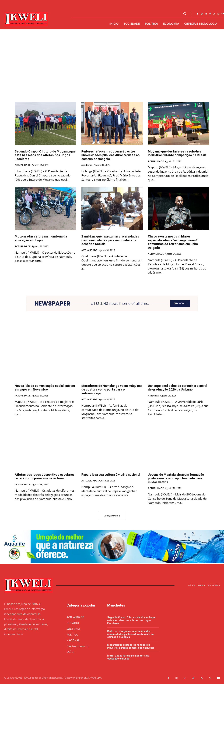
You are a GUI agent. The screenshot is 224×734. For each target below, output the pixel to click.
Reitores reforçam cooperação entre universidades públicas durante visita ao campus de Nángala (110, 155)
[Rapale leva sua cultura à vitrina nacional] (112, 446)
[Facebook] (197, 14)
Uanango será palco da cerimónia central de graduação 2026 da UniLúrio (177, 387)
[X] (214, 14)
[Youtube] (218, 678)
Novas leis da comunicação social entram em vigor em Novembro (45, 387)
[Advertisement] (105, 708)
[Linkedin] (206, 14)
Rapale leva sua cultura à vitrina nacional (110, 474)
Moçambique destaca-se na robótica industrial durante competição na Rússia (177, 153)
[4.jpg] (112, 562)
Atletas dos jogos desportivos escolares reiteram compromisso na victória (45, 476)
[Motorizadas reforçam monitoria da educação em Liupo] (45, 208)
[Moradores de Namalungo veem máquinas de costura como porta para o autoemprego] (112, 357)
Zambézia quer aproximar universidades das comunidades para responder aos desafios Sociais (110, 240)
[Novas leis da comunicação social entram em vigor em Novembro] (45, 357)
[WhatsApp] (218, 14)
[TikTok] (210, 14)
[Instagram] (202, 14)
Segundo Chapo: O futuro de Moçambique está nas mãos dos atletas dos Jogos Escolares (45, 155)
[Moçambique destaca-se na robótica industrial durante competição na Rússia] (178, 123)
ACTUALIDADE (22, 165)
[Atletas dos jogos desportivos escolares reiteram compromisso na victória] (45, 446)
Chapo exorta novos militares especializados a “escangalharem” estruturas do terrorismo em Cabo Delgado (173, 242)
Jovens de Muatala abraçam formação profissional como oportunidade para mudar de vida (176, 478)
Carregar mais (111, 515)
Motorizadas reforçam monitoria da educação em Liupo (41, 238)
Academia (86, 165)
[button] (185, 13)
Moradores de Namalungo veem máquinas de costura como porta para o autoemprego (111, 389)
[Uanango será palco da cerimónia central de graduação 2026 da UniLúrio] (178, 357)
